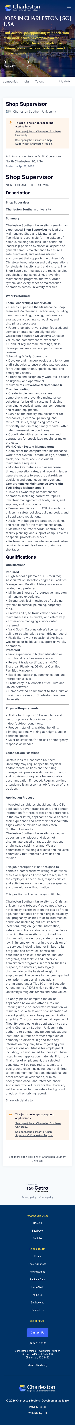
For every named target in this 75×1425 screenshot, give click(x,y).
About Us (38, 1294)
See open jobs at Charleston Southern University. (38, 133)
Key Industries (37, 1271)
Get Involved (37, 1302)
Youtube (37, 1238)
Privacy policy (29, 1197)
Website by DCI (37, 1413)
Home (37, 1256)
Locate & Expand (37, 1264)
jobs (26, 81)
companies (10, 81)
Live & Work (37, 1287)
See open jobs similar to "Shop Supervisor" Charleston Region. (34, 141)
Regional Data (37, 1279)
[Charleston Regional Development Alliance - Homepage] (22, 7)
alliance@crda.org (37, 1365)
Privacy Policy (37, 1406)
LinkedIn (37, 1223)
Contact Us (37, 1310)
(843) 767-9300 (37, 1343)
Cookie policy (46, 1197)
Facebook (37, 1230)
